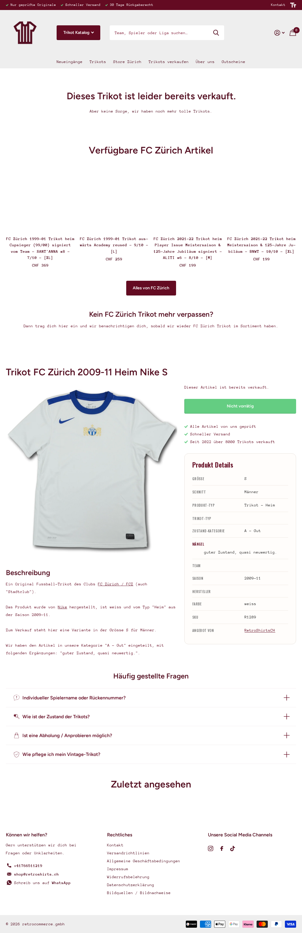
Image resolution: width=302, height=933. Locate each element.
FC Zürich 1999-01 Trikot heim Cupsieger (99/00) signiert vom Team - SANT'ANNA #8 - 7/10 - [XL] (40, 248)
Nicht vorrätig (240, 406)
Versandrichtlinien (128, 853)
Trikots (98, 62)
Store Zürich (127, 62)
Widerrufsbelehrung (128, 877)
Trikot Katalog (76, 32)
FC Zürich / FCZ (115, 584)
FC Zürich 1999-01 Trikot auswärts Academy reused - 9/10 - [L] (114, 245)
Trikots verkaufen (169, 62)
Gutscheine (233, 62)
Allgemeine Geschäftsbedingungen (143, 861)
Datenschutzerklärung (130, 885)
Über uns (205, 62)
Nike (62, 607)
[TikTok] (232, 848)
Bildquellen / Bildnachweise (139, 893)
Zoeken (216, 32)
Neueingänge (70, 62)
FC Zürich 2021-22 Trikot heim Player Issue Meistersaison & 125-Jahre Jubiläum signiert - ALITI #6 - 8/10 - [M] (188, 248)
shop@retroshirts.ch (36, 874)
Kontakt (278, 5)
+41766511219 (28, 865)
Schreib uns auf (42, 883)
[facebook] (221, 848)
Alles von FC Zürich (151, 287)
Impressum (117, 869)
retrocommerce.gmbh (43, 924)
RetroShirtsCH (259, 630)
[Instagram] (210, 848)
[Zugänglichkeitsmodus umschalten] (293, 5)
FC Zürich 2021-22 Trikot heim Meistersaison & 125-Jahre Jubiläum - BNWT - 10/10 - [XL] (261, 245)
